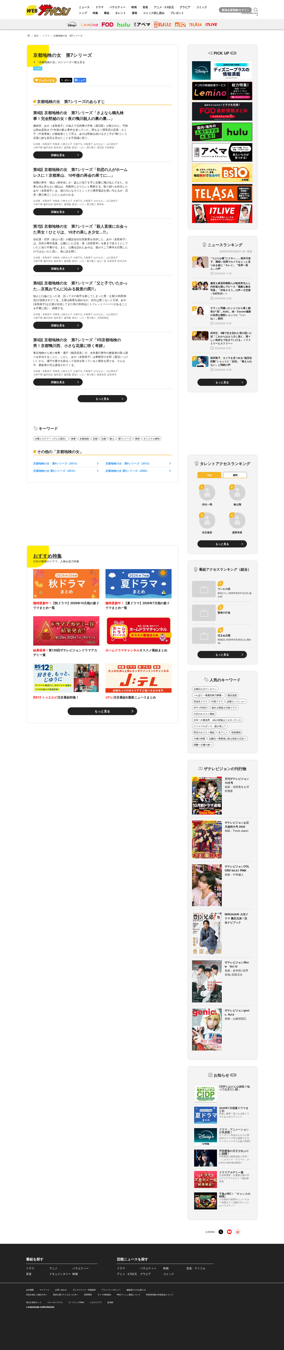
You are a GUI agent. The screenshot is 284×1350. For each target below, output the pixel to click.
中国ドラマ (217, 701)
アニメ (53, 1268)
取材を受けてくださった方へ (65, 1295)
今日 (209, 475)
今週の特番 (199, 738)
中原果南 (109, 147)
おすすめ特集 (47, 555)
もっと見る (102, 399)
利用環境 (88, 1295)
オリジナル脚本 (152, 438)
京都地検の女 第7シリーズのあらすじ (71, 101)
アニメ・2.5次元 (164, 7)
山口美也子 (112, 143)
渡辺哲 (100, 147)
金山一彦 (101, 260)
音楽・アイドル (195, 1268)
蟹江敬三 (91, 147)
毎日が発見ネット (34, 1302)
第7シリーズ (124, 438)
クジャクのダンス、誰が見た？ (210, 726)
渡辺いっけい (79, 147)
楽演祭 (110, 1302)
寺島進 (56, 143)
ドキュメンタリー (60, 1273)
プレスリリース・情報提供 (84, 1290)
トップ (83, 12)
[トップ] (28, 35)
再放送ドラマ (200, 701)
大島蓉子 (88, 143)
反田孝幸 (111, 374)
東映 (137, 438)
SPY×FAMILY (201, 707)
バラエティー (117, 7)
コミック (201, 7)
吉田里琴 (111, 260)
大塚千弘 (77, 143)
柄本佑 (100, 204)
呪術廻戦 (236, 732)
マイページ (44, 1290)
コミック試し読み (154, 12)
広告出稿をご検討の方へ (36, 1295)
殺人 (112, 438)
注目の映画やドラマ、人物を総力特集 (56, 561)
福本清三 (58, 147)
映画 (134, 7)
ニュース (84, 7)
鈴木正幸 (122, 260)
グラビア (185, 7)
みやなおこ (99, 143)
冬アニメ (223, 732)
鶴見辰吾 (101, 374)
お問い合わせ (61, 1290)
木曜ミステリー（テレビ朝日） (51, 438)
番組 (106, 12)
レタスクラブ (96, 1302)
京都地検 (84, 438)
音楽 (145, 7)
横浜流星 (232, 695)
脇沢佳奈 (48, 147)
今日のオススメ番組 (204, 714)
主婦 (103, 438)
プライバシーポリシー (111, 1290)
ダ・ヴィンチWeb (76, 1302)
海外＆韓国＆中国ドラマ (224, 707)
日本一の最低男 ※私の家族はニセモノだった (217, 720)
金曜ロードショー (236, 701)
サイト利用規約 (104, 1295)
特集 (95, 12)
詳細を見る (58, 155)
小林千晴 (38, 147)
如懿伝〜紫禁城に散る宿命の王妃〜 (227, 738)
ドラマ (99, 7)
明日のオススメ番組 (204, 732)
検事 (73, 438)
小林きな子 (66, 143)
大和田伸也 (103, 317)
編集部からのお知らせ (136, 1290)
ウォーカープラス (55, 1302)
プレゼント (177, 12)
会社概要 (30, 1290)
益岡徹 (67, 147)
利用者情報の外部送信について (159, 1295)
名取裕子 (47, 143)
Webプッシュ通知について (128, 1295)
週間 (235, 475)
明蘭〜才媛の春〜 (203, 744)
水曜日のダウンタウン (205, 689)
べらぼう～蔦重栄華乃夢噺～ (209, 695)
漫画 (134, 12)
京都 (95, 438)
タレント (120, 12)
